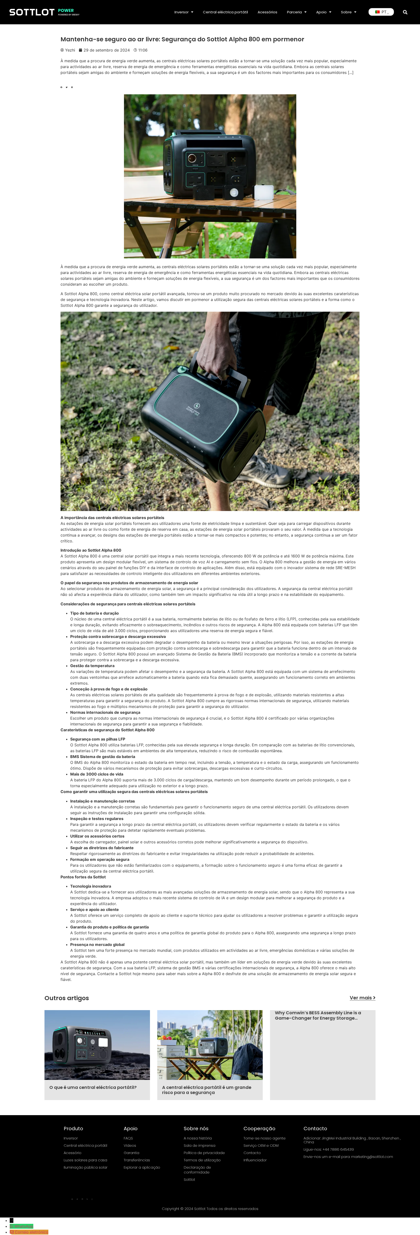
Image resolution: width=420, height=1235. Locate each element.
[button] (405, 12)
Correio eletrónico (31, 1232)
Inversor (182, 12)
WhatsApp (23, 1226)
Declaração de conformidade (197, 1170)
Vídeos (130, 1145)
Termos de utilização (202, 1160)
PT (383, 11)
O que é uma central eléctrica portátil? (93, 1087)
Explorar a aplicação (142, 1167)
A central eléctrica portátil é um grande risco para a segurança (206, 1090)
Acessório (72, 1152)
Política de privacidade (204, 1152)
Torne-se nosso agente (265, 1138)
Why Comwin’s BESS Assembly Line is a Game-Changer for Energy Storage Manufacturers (318, 1018)
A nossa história (198, 1138)
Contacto (252, 1152)
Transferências (137, 1160)
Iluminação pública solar (85, 1167)
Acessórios (267, 12)
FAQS (128, 1138)
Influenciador (255, 1160)
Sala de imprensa (199, 1145)
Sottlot (189, 1179)
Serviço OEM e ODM (261, 1145)
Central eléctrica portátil (225, 12)
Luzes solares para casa (85, 1160)
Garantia (131, 1152)
